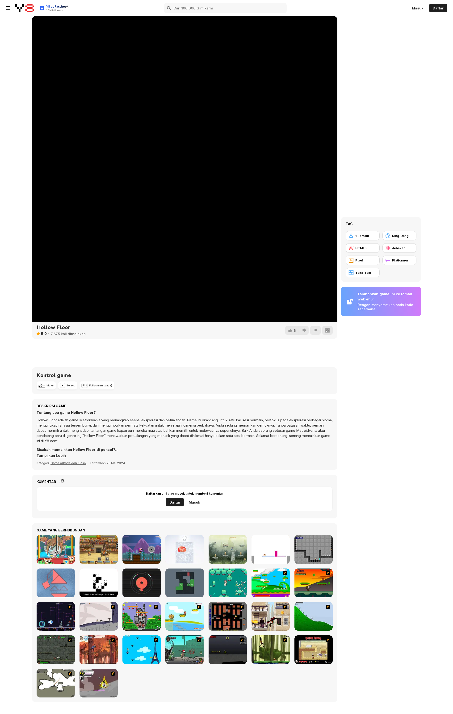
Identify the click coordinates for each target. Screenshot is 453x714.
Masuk (417, 8)
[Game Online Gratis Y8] (24, 8)
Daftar (438, 8)
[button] (51, 455)
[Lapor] (315, 330)
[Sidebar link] (8, 8)
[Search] (169, 8)
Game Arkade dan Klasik (68, 463)
